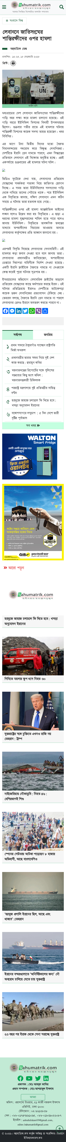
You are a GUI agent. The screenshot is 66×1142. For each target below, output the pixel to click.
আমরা (33, 1097)
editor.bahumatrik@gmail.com (33, 1124)
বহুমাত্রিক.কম (21, 1134)
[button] (4, 7)
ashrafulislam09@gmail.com (37, 1120)
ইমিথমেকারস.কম (33, 1138)
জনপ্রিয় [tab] (48, 335)
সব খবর (31, 425)
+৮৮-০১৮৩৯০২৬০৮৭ (49, 1116)
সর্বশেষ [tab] (18, 335)
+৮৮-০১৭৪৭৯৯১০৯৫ (23, 1116)
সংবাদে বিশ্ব (16, 21)
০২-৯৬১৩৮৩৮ (39, 1111)
